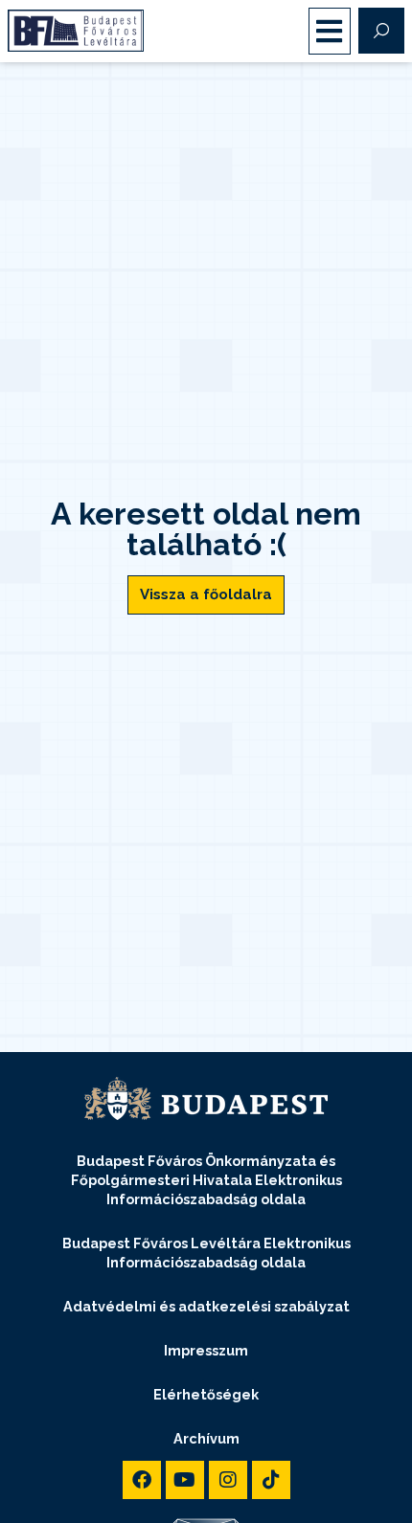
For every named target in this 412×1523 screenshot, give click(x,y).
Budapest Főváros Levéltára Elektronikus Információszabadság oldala (206, 1252)
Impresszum (206, 1350)
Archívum (206, 1438)
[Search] (381, 31)
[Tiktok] (271, 1480)
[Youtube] (185, 1480)
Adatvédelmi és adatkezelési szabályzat (206, 1306)
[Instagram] (228, 1480)
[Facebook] (142, 1480)
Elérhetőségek (206, 1394)
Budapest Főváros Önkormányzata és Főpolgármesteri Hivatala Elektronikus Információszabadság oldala (206, 1180)
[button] (330, 31)
